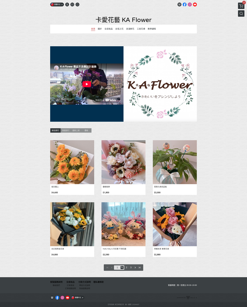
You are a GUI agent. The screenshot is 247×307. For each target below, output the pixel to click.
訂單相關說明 (70, 288)
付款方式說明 (84, 282)
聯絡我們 (56, 285)
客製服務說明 (56, 282)
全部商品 (70, 282)
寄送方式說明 (84, 285)
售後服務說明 (84, 288)
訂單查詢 (70, 285)
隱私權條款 (98, 282)
